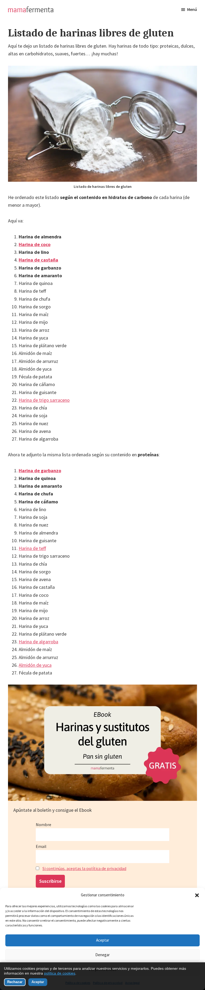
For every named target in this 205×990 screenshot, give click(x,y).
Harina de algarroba (38, 642)
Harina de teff (32, 548)
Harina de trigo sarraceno (44, 400)
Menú (192, 9)
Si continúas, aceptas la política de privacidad (84, 868)
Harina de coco (34, 244)
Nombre (43, 824)
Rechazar (14, 982)
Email (41, 846)
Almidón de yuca (35, 665)
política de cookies (59, 973)
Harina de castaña (38, 260)
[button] (197, 895)
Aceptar (102, 940)
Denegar (102, 954)
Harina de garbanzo (40, 470)
